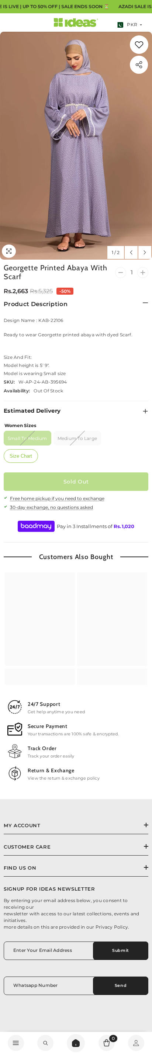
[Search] (75, 1043)
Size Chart (21, 456)
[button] (131, 252)
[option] (76, 146)
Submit (120, 950)
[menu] (16, 1043)
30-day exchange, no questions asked (51, 507)
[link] (139, 44)
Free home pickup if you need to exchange (57, 498)
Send (121, 985)
